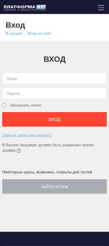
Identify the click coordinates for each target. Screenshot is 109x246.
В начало (14, 33)
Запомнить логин (25, 105)
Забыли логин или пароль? (27, 135)
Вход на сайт (39, 33)
